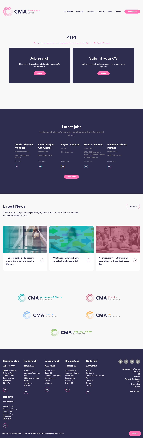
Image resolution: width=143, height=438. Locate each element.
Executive (136, 371)
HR (139, 374)
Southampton (11, 361)
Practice (137, 376)
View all (133, 206)
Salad (138, 391)
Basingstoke (72, 361)
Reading (8, 397)
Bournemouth (52, 361)
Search (39, 73)
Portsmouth (30, 361)
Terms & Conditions (132, 379)
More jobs (71, 176)
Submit (103, 73)
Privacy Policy (135, 384)
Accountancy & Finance (131, 369)
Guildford (91, 361)
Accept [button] (135, 433)
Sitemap (137, 387)
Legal (138, 382)
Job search (132, 11)
